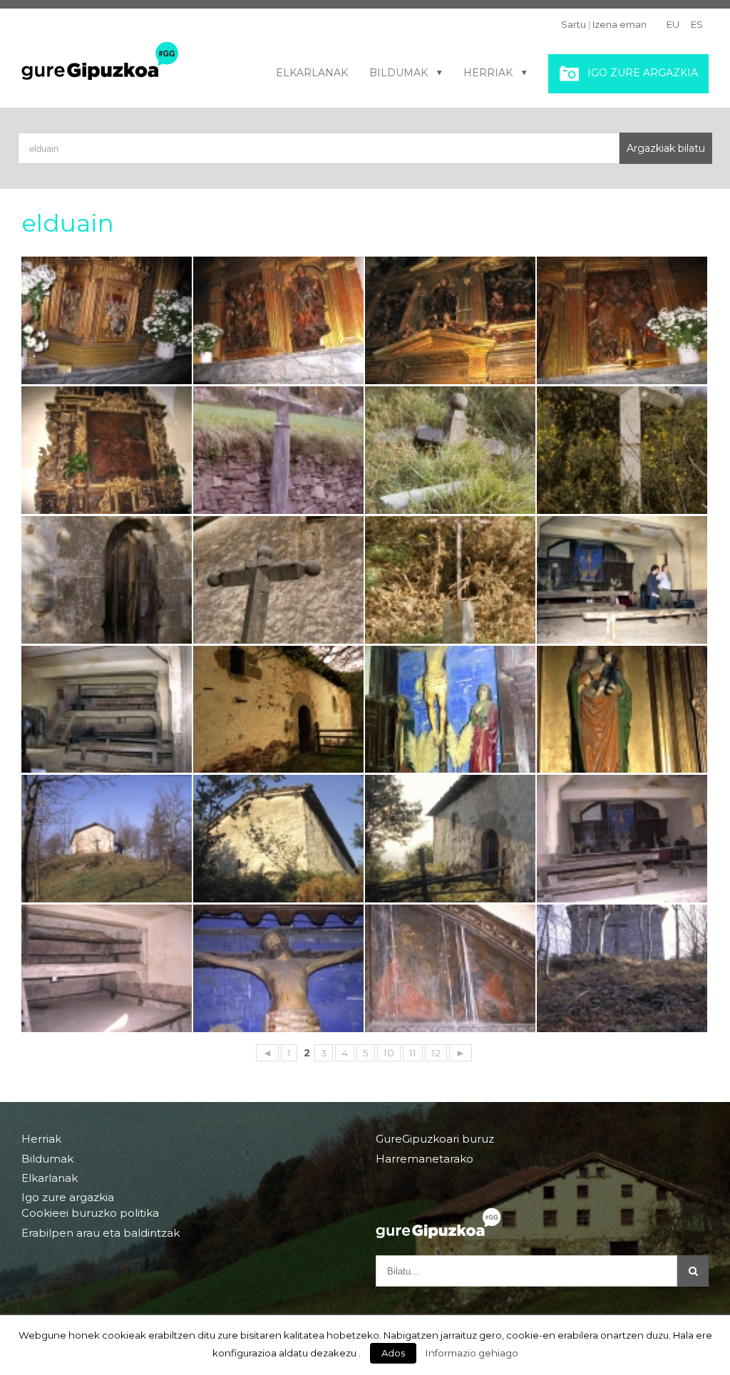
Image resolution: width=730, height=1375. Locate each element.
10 (389, 1053)
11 (412, 1053)
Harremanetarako (424, 1158)
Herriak (488, 72)
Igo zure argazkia (642, 72)
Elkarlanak (312, 72)
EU (673, 24)
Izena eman (619, 24)
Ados (393, 1353)
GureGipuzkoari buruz (435, 1139)
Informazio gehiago (472, 1353)
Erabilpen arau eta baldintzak (100, 1233)
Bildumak (398, 72)
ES (697, 24)
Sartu (573, 24)
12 (436, 1053)
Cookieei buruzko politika (90, 1213)
